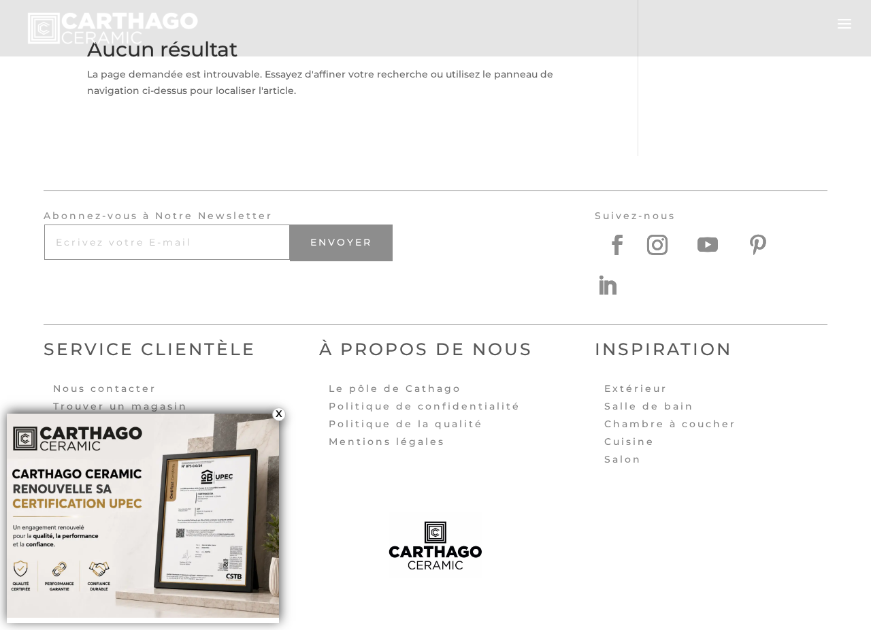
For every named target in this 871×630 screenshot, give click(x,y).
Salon (623, 459)
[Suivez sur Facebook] (617, 245)
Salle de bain (649, 406)
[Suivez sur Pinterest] (768, 245)
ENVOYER (341, 242)
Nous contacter (105, 388)
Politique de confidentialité (425, 406)
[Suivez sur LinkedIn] (617, 285)
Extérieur (636, 388)
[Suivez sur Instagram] (667, 245)
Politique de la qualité (406, 424)
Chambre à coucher (670, 424)
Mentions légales (387, 441)
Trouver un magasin (120, 406)
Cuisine (629, 441)
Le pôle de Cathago (395, 388)
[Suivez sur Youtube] (717, 245)
